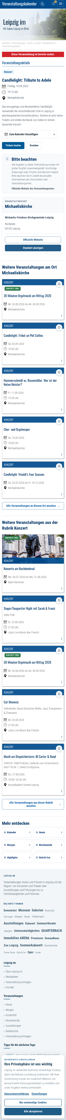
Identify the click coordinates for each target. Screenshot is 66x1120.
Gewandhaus (52, 938)
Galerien (37, 910)
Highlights (8, 931)
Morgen (18, 916)
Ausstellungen (13, 923)
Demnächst (10, 910)
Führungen (8, 916)
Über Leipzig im (14, 971)
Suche (29, 43)
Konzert (37, 43)
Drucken (34, 145)
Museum (24, 910)
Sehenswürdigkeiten (27, 931)
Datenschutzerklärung (16, 1093)
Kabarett (30, 923)
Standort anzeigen (33, 247)
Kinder (38, 952)
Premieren (37, 938)
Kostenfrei (11, 1015)
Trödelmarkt (38, 916)
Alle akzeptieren (33, 1111)
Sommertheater (46, 923)
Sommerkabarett (31, 945)
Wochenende (50, 945)
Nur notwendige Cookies (33, 1102)
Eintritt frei (21, 952)
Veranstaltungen (18, 43)
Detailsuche (12, 1031)
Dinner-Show (9, 952)
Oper (31, 952)
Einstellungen (39, 1093)
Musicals (49, 910)
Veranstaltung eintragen (18, 982)
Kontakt (10, 987)
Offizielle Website (33, 239)
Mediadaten (12, 976)
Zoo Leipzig (11, 945)
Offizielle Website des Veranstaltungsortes (33, 188)
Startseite (6, 43)
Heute (27, 916)
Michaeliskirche (49, 43)
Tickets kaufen (13, 145)
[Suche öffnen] (42, 3)
